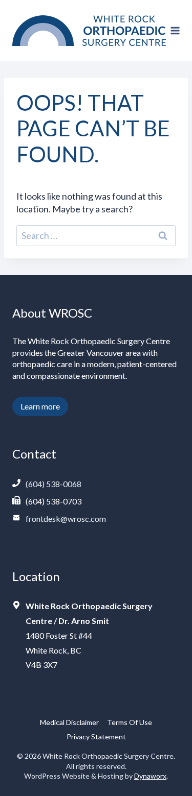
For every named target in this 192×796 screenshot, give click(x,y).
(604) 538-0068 (53, 484)
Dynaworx (150, 775)
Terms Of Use (129, 722)
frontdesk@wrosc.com (66, 518)
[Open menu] (175, 30)
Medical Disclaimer (69, 722)
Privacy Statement (96, 736)
